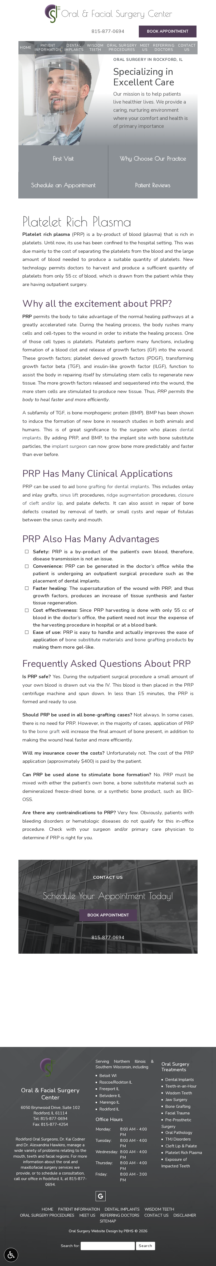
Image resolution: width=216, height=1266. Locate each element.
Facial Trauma (177, 1113)
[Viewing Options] (11, 1255)
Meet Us (87, 1215)
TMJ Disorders (178, 1139)
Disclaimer (185, 1215)
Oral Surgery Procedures (47, 1215)
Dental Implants (179, 1079)
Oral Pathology (178, 1132)
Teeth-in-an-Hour (181, 1086)
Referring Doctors (119, 1215)
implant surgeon (69, 446)
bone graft (48, 731)
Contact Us (156, 1215)
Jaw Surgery (176, 1099)
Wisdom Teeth (178, 1093)
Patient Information (79, 1209)
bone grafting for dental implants (112, 486)
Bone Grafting (177, 1106)
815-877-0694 (108, 31)
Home (25, 48)
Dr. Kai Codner (72, 1139)
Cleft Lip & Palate (181, 1146)
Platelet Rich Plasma (183, 1152)
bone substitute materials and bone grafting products (125, 639)
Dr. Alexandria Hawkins (44, 1145)
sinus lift (69, 495)
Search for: (70, 1245)
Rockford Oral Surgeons (37, 1139)
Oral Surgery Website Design (93, 1231)
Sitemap (108, 1221)
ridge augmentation (128, 495)
